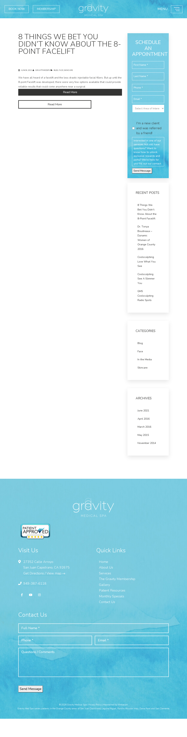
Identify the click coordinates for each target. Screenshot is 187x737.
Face (61, 70)
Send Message (142, 170)
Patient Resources (112, 590)
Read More (70, 92)
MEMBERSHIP (53, 9)
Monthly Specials (111, 596)
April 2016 (144, 419)
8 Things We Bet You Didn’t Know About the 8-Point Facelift (69, 44)
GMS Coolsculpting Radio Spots (145, 295)
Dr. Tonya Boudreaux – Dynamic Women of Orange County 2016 (146, 238)
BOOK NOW (19, 9)
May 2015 (143, 435)
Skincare (68, 70)
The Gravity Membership (117, 579)
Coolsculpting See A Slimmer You (146, 278)
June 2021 (143, 410)
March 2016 (144, 427)
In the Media (145, 359)
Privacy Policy (95, 704)
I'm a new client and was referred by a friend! (148, 128)
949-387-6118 (34, 583)
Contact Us (107, 602)
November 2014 (147, 443)
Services (105, 573)
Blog (56, 70)
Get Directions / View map (42, 573)
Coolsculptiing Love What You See (147, 261)
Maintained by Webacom (115, 704)
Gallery (104, 585)
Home (103, 562)
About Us (106, 567)
